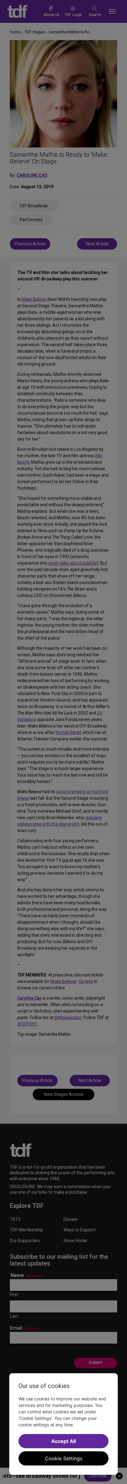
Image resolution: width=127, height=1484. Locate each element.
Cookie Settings (63, 1458)
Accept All (63, 1441)
